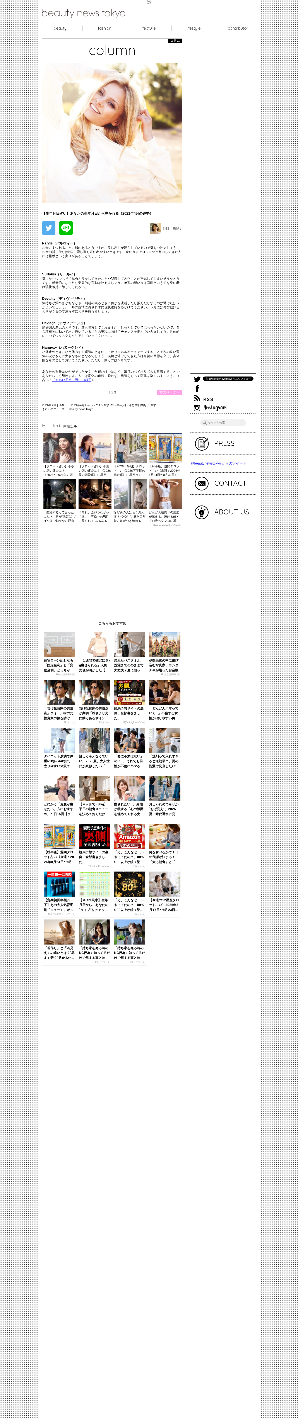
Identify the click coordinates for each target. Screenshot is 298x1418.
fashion (104, 28)
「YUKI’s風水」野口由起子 (71, 380)
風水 (153, 405)
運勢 (132, 405)
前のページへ (169, 392)
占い (113, 405)
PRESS (224, 443)
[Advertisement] (112, 570)
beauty (60, 28)
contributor (238, 28)
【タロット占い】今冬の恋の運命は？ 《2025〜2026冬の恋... (59, 471)
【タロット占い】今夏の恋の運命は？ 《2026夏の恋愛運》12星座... (95, 471)
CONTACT (230, 483)
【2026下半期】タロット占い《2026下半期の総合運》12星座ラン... (129, 471)
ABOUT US (231, 511)
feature (149, 28)
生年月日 (122, 405)
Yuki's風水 (103, 405)
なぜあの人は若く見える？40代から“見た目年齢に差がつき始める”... (130, 516)
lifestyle (194, 28)
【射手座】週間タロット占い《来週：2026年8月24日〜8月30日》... (164, 471)
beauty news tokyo (81, 409)
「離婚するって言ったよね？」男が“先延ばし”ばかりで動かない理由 (59, 516)
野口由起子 (142, 405)
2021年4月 (78, 405)
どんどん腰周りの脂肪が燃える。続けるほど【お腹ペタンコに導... (164, 516)
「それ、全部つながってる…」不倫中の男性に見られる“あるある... (94, 516)
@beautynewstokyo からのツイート (218, 463)
